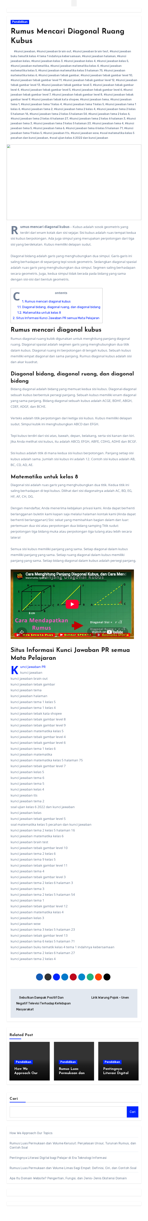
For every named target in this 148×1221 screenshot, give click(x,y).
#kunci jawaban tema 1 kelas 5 (83, 104)
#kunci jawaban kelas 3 (47, 61)
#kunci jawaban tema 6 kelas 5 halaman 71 (94, 128)
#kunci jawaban (24, 51)
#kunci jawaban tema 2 (37, 109)
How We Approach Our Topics (26, 1073)
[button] (74, 3)
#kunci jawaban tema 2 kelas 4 (74, 109)
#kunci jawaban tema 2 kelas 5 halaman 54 (58, 114)
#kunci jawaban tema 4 (108, 123)
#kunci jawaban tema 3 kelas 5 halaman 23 (62, 123)
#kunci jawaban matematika (30, 66)
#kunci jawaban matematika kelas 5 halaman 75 (70, 70)
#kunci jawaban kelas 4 (80, 61)
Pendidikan (20, 22)
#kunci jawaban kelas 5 (112, 61)
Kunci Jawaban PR (33, 666)
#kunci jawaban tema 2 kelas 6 (109, 114)
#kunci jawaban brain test (90, 51)
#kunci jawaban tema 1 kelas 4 (41, 104)
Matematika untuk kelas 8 (39, 312)
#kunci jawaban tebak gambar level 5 (46, 90)
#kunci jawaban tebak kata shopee (55, 99)
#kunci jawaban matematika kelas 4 (74, 66)
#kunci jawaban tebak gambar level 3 (66, 85)
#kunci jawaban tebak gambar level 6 (97, 90)
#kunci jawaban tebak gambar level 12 (88, 80)
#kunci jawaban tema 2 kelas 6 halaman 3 (97, 118)
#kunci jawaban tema (94, 99)
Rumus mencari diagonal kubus (46, 301)
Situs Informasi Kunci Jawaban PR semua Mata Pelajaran (56, 318)
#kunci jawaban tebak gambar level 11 (36, 80)
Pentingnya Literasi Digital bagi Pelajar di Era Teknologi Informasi (58, 1158)
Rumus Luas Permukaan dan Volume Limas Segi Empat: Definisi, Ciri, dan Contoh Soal (73, 1168)
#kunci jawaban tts (56, 133)
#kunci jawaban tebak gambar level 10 (106, 75)
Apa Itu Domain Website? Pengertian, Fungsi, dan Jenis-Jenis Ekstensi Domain (68, 1178)
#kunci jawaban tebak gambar (58, 75)
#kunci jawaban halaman (99, 56)
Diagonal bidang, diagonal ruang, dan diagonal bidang (58, 307)
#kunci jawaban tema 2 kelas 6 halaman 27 (39, 118)
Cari (14, 1099)
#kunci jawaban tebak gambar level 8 (77, 94)
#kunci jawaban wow (84, 133)
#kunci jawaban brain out (54, 51)
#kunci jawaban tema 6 (48, 128)
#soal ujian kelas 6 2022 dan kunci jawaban (79, 138)
